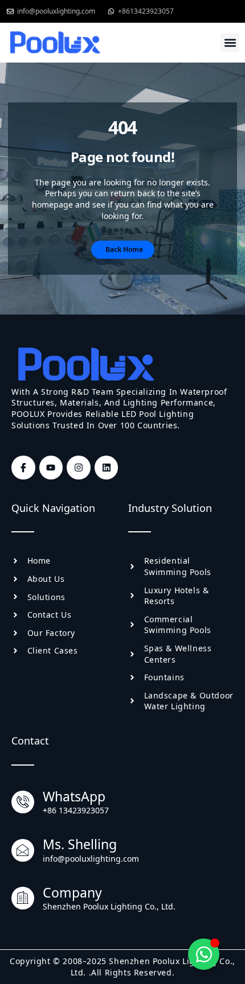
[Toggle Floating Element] (203, 954)
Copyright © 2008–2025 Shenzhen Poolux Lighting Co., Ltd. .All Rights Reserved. (122, 967)
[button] (229, 42)
